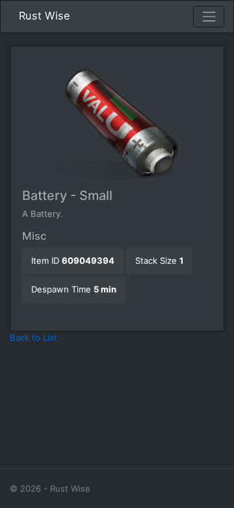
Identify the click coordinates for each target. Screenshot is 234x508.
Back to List (33, 337)
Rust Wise (44, 15)
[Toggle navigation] (208, 17)
